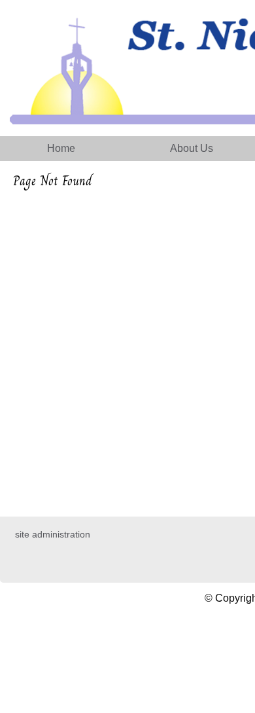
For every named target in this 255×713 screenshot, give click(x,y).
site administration (52, 534)
